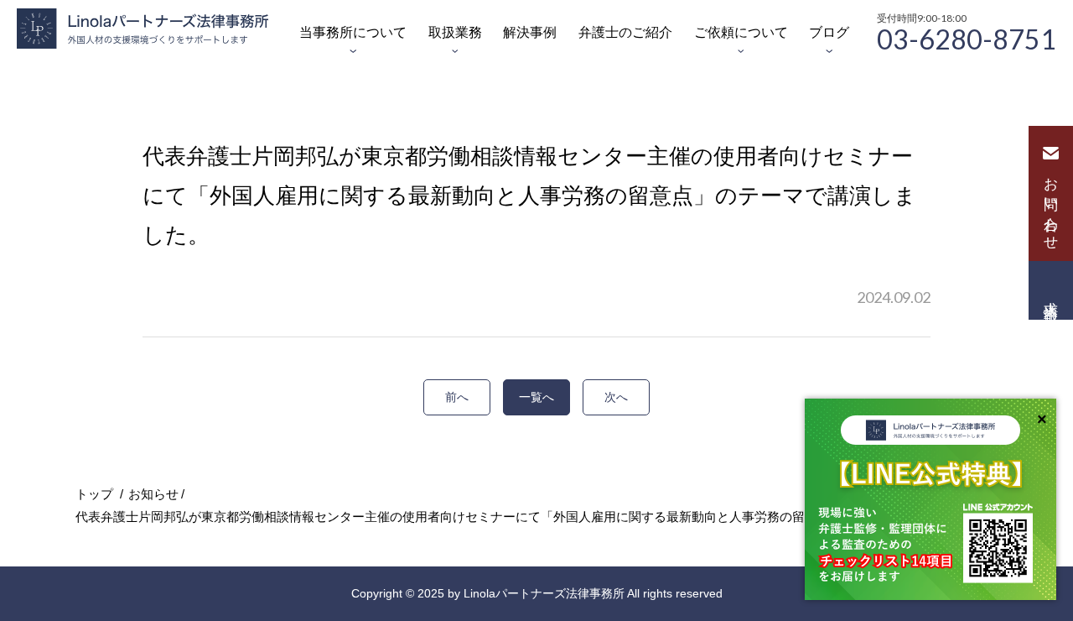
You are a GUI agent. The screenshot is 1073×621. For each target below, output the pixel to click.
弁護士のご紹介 (625, 32)
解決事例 (530, 32)
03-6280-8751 (966, 38)
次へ (616, 397)
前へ (457, 397)
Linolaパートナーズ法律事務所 (544, 593)
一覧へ (536, 397)
